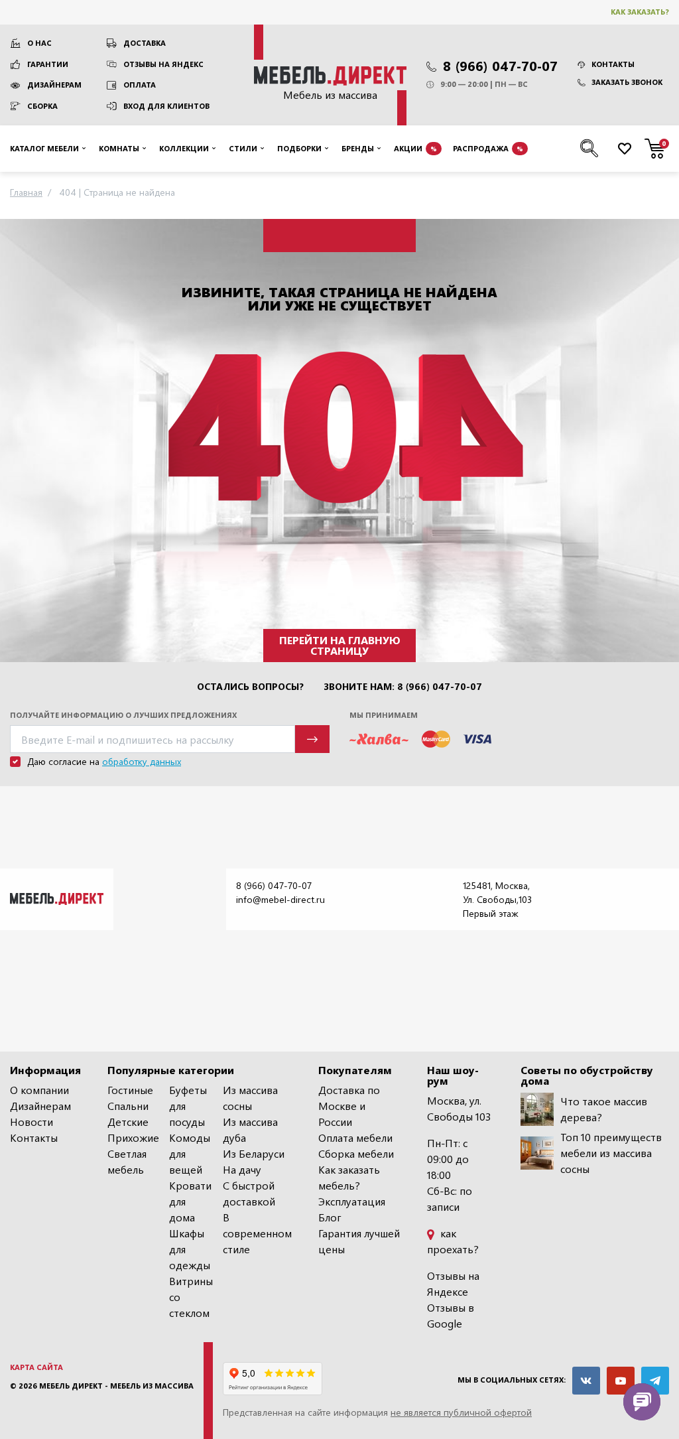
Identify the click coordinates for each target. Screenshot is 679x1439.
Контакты (613, 64)
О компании (39, 1090)
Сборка (42, 106)
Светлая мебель (127, 1161)
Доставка (144, 43)
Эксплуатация (351, 1201)
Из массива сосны (250, 1098)
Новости (31, 1122)
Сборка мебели (356, 1153)
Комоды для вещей (189, 1153)
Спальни (128, 1106)
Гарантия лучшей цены (359, 1241)
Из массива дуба (250, 1129)
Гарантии (47, 64)
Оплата (139, 85)
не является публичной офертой (461, 1412)
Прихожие (133, 1137)
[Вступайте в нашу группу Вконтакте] (586, 1381)
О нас (39, 43)
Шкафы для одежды (189, 1249)
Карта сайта (36, 1367)
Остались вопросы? (250, 686)
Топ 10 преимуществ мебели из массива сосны (611, 1153)
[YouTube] (621, 1381)
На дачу (242, 1169)
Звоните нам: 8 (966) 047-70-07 (403, 686)
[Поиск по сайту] (589, 148)
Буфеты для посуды (188, 1106)
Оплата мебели (355, 1137)
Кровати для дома (190, 1201)
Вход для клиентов (166, 106)
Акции (415, 148)
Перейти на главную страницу (340, 645)
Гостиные (130, 1090)
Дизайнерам (54, 85)
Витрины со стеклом (191, 1297)
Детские (128, 1122)
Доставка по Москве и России (349, 1106)
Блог (329, 1217)
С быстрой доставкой (249, 1193)
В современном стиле (257, 1233)
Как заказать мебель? (349, 1177)
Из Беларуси (253, 1153)
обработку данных (141, 761)
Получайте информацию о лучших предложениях (123, 715)
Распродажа (488, 148)
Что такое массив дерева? (603, 1109)
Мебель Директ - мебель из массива (116, 1386)
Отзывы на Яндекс (163, 64)
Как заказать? (640, 12)
